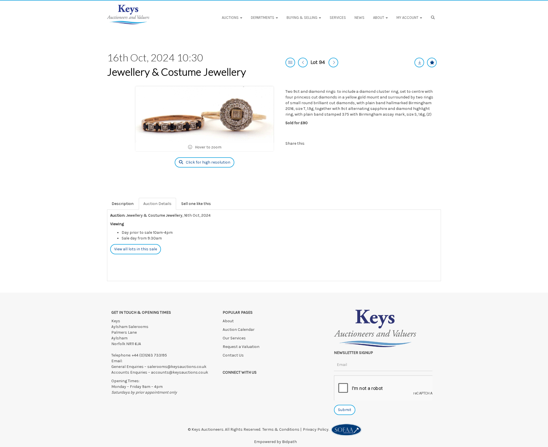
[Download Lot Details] (419, 62)
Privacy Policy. (317, 429)
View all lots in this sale (135, 249)
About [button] (379, 17)
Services (338, 17)
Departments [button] (263, 17)
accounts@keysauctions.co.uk (179, 372)
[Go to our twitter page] (239, 382)
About (228, 321)
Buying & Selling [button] (302, 17)
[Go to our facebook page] (228, 382)
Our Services (234, 338)
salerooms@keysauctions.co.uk (176, 366)
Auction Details (157, 203)
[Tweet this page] (325, 143)
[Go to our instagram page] (336, 143)
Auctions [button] (230, 17)
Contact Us (233, 355)
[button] (433, 18)
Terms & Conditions (280, 429)
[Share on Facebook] (313, 143)
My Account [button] (407, 17)
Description (123, 203)
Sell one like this (196, 203)
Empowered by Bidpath (275, 441)
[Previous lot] (303, 62)
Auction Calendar (239, 329)
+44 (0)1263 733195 (149, 355)
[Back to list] (290, 62)
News (359, 17)
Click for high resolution (207, 162)
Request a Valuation (241, 346)
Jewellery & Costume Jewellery (176, 71)
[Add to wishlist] (432, 62)
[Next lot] (333, 62)
